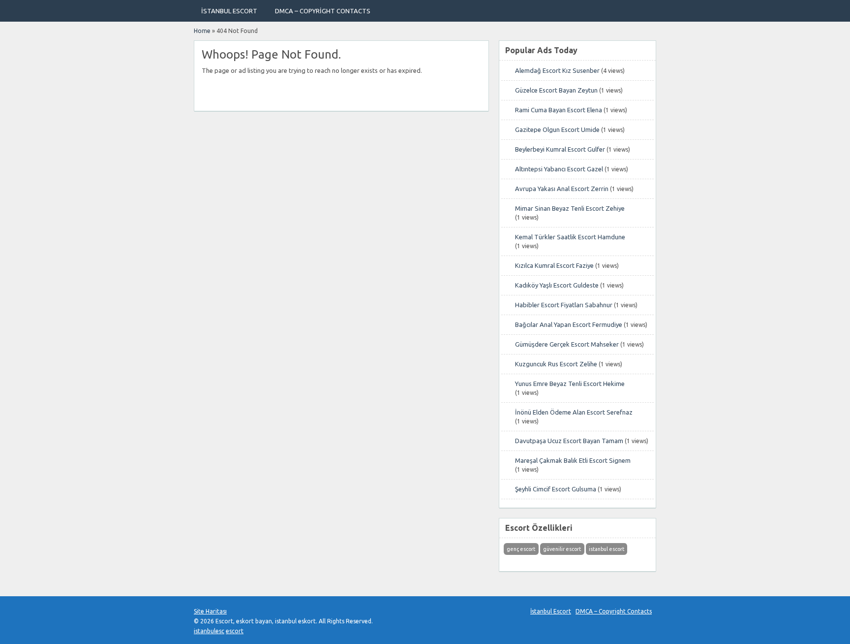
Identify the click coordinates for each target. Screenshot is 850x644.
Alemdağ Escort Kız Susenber (557, 70)
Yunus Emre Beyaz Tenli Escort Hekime (570, 383)
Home (202, 31)
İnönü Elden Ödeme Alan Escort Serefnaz (574, 412)
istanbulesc (209, 631)
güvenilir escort (562, 549)
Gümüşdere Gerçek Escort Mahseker (567, 344)
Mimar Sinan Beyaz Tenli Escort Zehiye (570, 208)
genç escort (521, 549)
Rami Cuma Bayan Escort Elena (558, 109)
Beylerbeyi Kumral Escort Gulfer (560, 149)
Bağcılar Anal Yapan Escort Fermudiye (568, 324)
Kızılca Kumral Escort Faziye (554, 265)
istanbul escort (606, 549)
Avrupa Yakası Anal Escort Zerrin (561, 188)
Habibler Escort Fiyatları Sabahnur (563, 304)
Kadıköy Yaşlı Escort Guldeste (557, 285)
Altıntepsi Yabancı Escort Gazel (559, 168)
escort (234, 631)
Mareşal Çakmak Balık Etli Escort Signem (573, 460)
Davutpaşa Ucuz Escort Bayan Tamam (569, 440)
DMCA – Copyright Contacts (322, 10)
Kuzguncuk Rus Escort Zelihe (556, 363)
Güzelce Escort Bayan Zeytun (556, 90)
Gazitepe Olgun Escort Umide (557, 129)
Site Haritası (210, 611)
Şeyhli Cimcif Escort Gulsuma (555, 488)
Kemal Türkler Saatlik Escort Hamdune (570, 236)
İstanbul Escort (229, 10)
